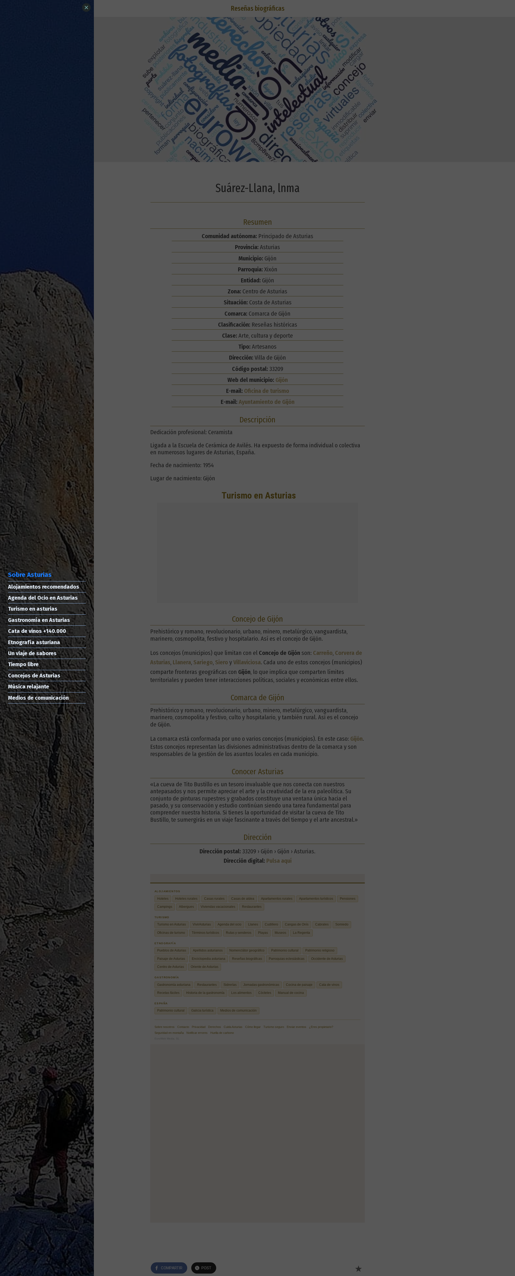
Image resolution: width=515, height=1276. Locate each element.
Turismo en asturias (32, 609)
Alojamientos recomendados (43, 587)
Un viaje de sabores (32, 653)
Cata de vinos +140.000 (37, 631)
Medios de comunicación (38, 698)
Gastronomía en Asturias (39, 620)
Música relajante (28, 686)
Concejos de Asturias (34, 675)
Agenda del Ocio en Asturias (43, 598)
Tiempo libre (23, 664)
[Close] (86, 7)
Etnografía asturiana (34, 642)
